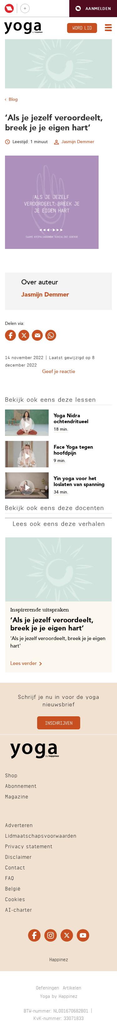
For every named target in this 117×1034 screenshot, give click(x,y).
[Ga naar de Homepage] (23, 28)
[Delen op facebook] (10, 335)
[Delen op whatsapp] (50, 335)
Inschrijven (58, 722)
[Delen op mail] (37, 335)
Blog (13, 99)
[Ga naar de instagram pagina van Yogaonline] (50, 935)
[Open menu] (107, 28)
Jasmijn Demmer (77, 142)
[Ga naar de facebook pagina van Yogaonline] (34, 935)
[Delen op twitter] (23, 335)
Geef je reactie (58, 371)
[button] (93, 8)
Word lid (82, 27)
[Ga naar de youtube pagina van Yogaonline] (83, 935)
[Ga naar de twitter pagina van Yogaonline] (67, 935)
